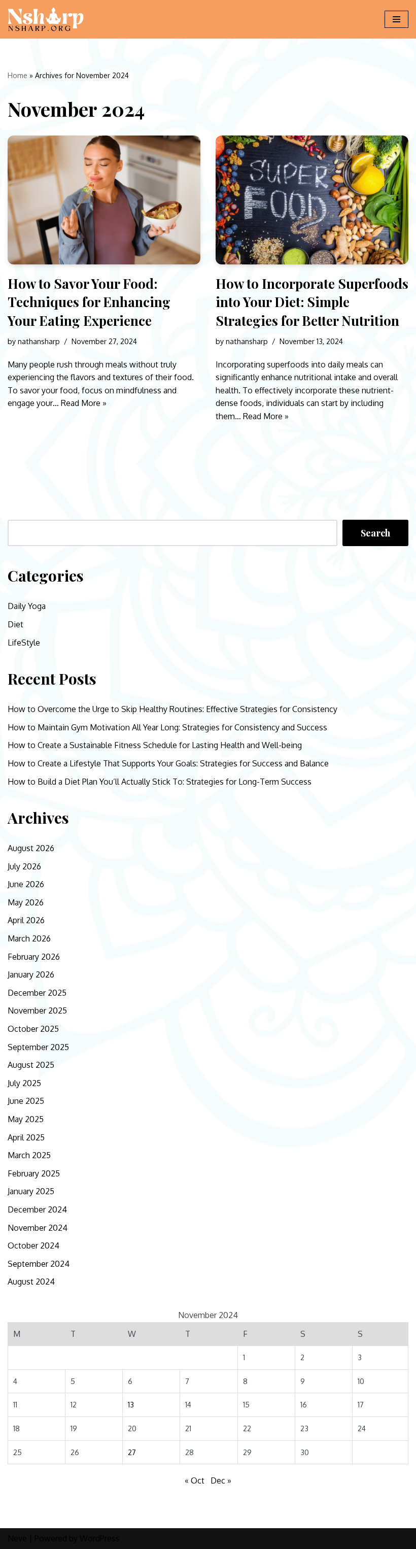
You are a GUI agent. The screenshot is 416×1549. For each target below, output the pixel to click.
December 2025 (37, 993)
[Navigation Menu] (396, 19)
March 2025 (29, 1155)
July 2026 (24, 866)
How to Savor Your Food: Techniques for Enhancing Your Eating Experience (89, 302)
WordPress (100, 1538)
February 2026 (34, 957)
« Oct (194, 1480)
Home (17, 75)
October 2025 (33, 1029)
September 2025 (38, 1047)
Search (375, 533)
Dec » (221, 1480)
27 (132, 1452)
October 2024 (33, 1245)
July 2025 (24, 1083)
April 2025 (26, 1137)
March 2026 (29, 938)
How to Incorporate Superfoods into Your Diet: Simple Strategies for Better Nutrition (312, 302)
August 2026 (31, 848)
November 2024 (37, 1228)
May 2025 (26, 1119)
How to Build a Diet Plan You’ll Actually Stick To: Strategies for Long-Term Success (159, 782)
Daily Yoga (27, 606)
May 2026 (26, 902)
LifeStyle (24, 642)
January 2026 (31, 974)
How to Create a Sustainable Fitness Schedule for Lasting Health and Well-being (155, 745)
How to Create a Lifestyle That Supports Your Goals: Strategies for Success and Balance (168, 763)
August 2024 (31, 1281)
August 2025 (31, 1065)
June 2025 (26, 1101)
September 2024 (39, 1264)
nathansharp (39, 341)
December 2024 (37, 1209)
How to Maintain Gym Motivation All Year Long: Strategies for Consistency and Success (167, 727)
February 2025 (34, 1173)
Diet (15, 624)
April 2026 (26, 920)
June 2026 (26, 884)
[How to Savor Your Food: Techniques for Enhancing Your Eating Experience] (104, 200)
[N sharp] (46, 19)
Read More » (84, 403)
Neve (17, 1538)
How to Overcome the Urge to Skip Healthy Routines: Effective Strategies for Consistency (172, 709)
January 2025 (31, 1191)
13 (131, 1404)
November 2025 (37, 1010)
